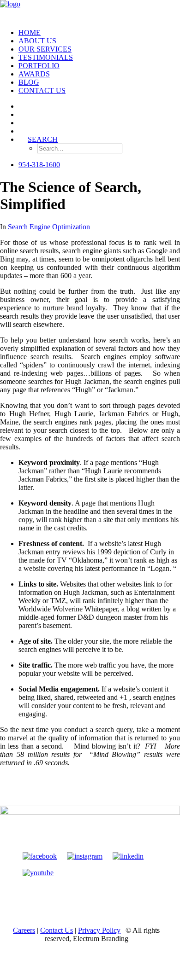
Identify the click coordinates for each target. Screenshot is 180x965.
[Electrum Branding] (90, 10)
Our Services (45, 49)
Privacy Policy (99, 930)
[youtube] (38, 873)
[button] (23, 106)
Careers (24, 930)
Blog (28, 82)
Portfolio (39, 66)
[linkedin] (128, 856)
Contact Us (42, 90)
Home (29, 32)
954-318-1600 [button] (39, 165)
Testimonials (45, 57)
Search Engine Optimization (49, 227)
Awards (34, 74)
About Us (37, 41)
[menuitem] (99, 33)
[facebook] (39, 856)
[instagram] (85, 856)
